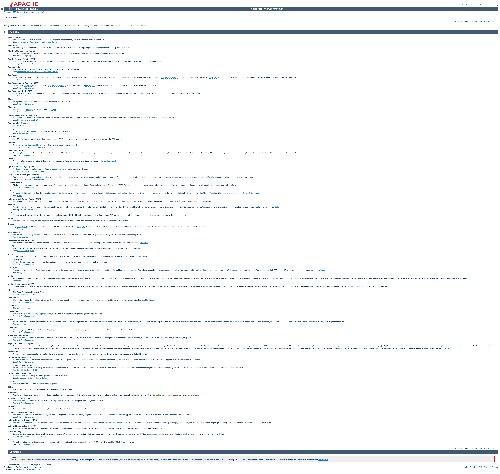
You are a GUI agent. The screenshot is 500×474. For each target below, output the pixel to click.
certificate (28, 85)
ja (488, 21)
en (476, 21)
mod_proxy (22, 324)
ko (492, 21)
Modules (465, 5)
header (323, 270)
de (471, 21)
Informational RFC (144, 117)
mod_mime (22, 272)
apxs (31, 56)
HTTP (28, 221)
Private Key (90, 85)
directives (63, 145)
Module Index (23, 281)
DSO (82, 53)
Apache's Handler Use (26, 209)
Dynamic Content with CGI (28, 120)
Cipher (53, 109)
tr (497, 21)
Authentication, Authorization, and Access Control (37, 42)
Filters (19, 196)
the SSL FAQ (22, 370)
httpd (54, 169)
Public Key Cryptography (39, 314)
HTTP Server (17, 12)
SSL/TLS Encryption (25, 80)
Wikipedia (448, 348)
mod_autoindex (175, 395)
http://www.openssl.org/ (26, 294)
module (44, 53)
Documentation (29, 12)
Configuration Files (25, 133)
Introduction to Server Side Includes (32, 378)
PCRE (358, 348)
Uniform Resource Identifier (116, 423)
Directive (20, 125)
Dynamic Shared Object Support (30, 171)
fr (485, 21)
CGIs (277, 207)
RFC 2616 (144, 243)
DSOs (287, 278)
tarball (426, 278)
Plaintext (29, 109)
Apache (7, 12)
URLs (161, 428)
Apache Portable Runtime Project (31, 64)
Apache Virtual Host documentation (31, 436)
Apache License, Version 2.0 (29, 469)
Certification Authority (170, 77)
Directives (473, 5)
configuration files (32, 145)
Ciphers (152, 300)
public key (213, 77)
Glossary (487, 5)
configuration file (21, 226)
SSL (139, 248)
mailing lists (323, 460)
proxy (17, 354)
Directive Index (23, 163)
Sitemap (495, 5)
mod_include (192, 395)
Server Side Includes (251, 193)
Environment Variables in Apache (30, 179)
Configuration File (111, 161)
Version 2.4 (41, 12)
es (480, 21)
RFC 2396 (101, 428)
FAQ (480, 5)
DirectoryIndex (160, 395)
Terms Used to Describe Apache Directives (34, 147)
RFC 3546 (36, 370)
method (24, 139)
